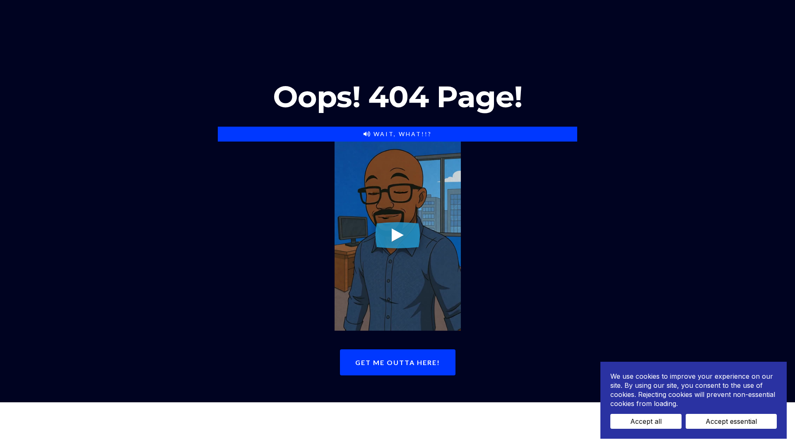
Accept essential (731, 421)
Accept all (646, 421)
